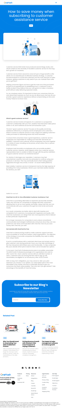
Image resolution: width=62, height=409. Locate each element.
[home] (8, 2)
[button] (56, 2)
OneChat (15, 194)
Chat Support (55, 375)
